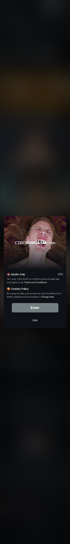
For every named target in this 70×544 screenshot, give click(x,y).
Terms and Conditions (35, 282)
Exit (35, 320)
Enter (35, 308)
